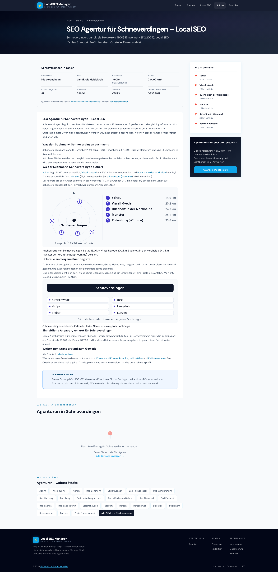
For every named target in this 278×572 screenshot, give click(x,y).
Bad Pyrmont (167, 498)
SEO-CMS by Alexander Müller (54, 566)
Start (69, 20)
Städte (220, 5)
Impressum (236, 544)
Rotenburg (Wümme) (120, 176)
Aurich (76, 490)
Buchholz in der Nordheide (151, 172)
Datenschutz (236, 548)
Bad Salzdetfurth (67, 505)
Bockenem (174, 505)
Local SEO (205, 5)
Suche (178, 5)
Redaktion (217, 548)
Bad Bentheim (93, 490)
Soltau (45, 172)
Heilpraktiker (136, 358)
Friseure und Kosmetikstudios (112, 358)
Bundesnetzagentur (119, 101)
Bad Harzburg (46, 498)
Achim (42, 490)
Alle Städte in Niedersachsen (116, 513)
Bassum (109, 505)
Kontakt (190, 5)
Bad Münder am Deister (120, 498)
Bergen (123, 505)
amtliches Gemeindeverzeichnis (85, 101)
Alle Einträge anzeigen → (110, 456)
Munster (75, 176)
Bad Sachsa (45, 505)
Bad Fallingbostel (138, 490)
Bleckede (157, 505)
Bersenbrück (139, 505)
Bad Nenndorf (146, 498)
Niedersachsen (65, 354)
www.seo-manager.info (215, 169)
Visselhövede (88, 172)
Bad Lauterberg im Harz (89, 498)
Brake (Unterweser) (85, 513)
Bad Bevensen (115, 490)
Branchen (234, 5)
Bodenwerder (46, 513)
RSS (243, 566)
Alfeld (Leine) (59, 490)
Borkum (64, 513)
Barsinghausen (90, 505)
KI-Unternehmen (157, 358)
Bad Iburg (65, 498)
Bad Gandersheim (162, 490)
